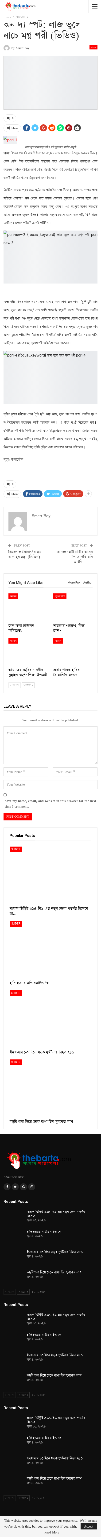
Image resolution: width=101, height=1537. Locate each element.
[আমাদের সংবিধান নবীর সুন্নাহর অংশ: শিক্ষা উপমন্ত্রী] (28, 651)
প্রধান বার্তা (60, 596)
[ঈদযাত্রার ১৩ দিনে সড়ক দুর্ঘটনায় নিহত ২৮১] (50, 1019)
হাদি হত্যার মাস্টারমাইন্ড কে (44, 1231)
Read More (51, 1532)
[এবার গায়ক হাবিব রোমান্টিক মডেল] (73, 651)
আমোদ (93, 47)
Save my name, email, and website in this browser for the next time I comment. (50, 803)
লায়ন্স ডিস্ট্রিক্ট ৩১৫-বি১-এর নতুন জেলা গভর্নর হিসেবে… (56, 1213)
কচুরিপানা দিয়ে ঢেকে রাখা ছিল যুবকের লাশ (54, 1272)
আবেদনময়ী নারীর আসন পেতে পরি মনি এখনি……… (75, 557)
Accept (88, 1526)
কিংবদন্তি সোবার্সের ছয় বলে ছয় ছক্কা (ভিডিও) (24, 554)
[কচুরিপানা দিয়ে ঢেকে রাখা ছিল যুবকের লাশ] (50, 1088)
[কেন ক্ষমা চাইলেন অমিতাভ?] (28, 607)
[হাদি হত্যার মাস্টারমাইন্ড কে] (50, 949)
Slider (15, 849)
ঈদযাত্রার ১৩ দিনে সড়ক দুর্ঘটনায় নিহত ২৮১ (55, 1252)
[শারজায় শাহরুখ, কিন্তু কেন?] (73, 607)
